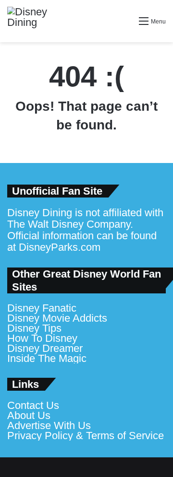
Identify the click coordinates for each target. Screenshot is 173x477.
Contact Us (33, 405)
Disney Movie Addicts (57, 318)
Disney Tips (34, 328)
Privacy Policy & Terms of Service (85, 436)
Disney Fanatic (41, 308)
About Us (28, 415)
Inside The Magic (46, 358)
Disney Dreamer (45, 348)
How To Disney (42, 338)
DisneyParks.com (59, 247)
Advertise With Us (49, 425)
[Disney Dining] (36, 21)
